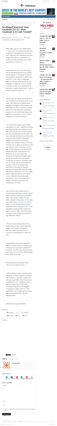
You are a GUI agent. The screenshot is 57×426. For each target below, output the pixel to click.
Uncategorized (9, 23)
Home (3, 23)
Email (32, 378)
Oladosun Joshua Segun (49, 105)
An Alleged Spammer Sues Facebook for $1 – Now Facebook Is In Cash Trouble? (17, 29)
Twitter (8, 378)
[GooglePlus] (52, 19)
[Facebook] (48, 19)
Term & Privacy (52, 424)
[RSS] (55, 19)
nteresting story (17, 38)
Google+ (18, 378)
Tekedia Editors (12, 34)
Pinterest (28, 378)
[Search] (54, 1)
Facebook (14, 354)
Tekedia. (2, 424)
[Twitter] (50, 19)
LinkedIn (23, 378)
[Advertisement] (19, 339)
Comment (4, 385)
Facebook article (22, 202)
